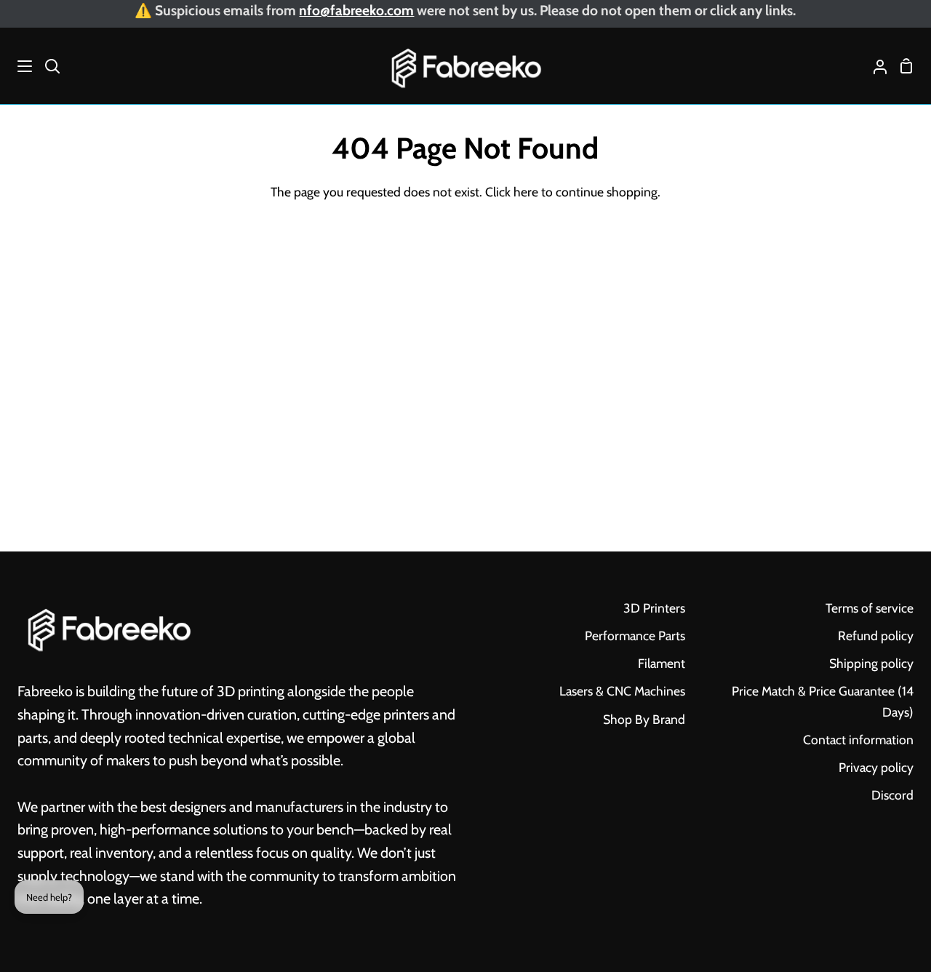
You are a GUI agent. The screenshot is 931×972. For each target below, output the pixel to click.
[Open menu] (16, 66)
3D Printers (654, 608)
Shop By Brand (644, 719)
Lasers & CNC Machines (622, 690)
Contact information (858, 739)
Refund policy (876, 635)
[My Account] (874, 66)
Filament (661, 663)
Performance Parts (635, 635)
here (526, 191)
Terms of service (870, 608)
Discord (892, 794)
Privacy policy (876, 767)
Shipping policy (871, 663)
